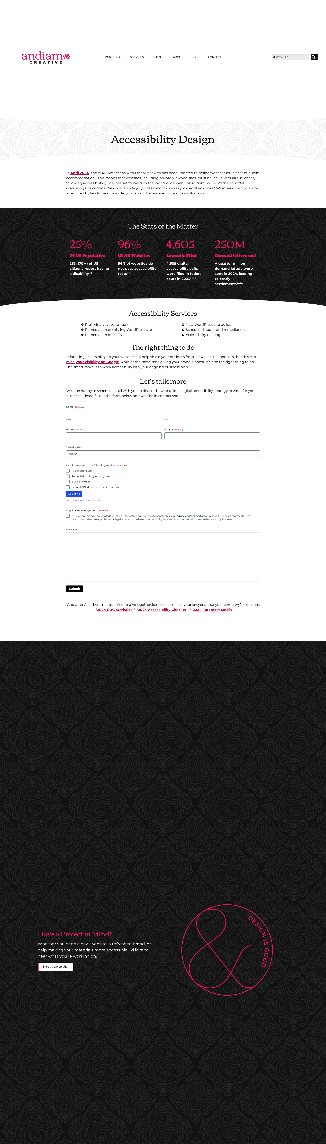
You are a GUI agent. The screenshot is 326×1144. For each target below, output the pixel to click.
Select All (74, 493)
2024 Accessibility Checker (162, 610)
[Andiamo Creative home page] (45, 57)
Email (173, 429)
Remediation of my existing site (91, 476)
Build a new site (81, 481)
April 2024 (79, 173)
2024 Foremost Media (212, 610)
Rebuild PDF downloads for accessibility (95, 487)
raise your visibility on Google (92, 362)
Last (166, 419)
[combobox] (290, 57)
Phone (76, 429)
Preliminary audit (82, 470)
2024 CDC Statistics (114, 610)
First (68, 419)
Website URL (74, 447)
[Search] (314, 57)
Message (71, 529)
